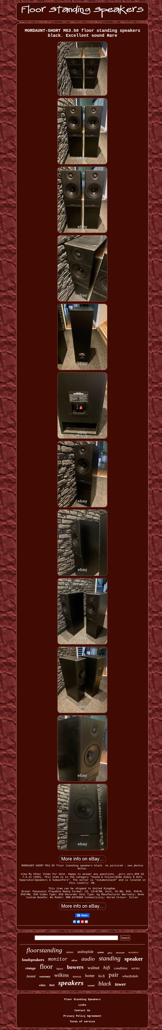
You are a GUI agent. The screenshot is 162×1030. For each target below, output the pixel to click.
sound (91, 986)
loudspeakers (33, 959)
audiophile (85, 952)
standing (110, 958)
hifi (106, 967)
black (104, 983)
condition (120, 968)
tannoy (77, 976)
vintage (30, 968)
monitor (58, 959)
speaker (133, 959)
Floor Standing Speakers (82, 999)
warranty (44, 976)
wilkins (61, 975)
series (135, 968)
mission (120, 953)
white (42, 985)
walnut (93, 967)
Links (82, 1005)
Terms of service (82, 1021)
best (51, 985)
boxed (31, 976)
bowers (75, 967)
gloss (110, 953)
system (100, 952)
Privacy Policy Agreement (82, 1016)
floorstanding (44, 950)
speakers (71, 983)
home (89, 975)
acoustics (133, 952)
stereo (69, 952)
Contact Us (82, 1010)
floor (46, 966)
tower (120, 984)
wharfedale (130, 976)
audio (88, 958)
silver (74, 960)
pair (113, 974)
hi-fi (101, 976)
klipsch (60, 968)
